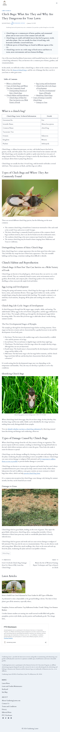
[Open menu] (56, 3)
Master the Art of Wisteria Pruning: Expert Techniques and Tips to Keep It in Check (45, 564)
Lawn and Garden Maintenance (12, 686)
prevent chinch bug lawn (32, 473)
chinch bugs (6, 553)
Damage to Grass (41, 102)
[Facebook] (3, 718)
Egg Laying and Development (46, 84)
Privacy (4, 709)
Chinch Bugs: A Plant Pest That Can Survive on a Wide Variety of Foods (18, 100)
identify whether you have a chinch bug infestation (24, 429)
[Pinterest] (11, 718)
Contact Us (5, 704)
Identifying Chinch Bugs (44, 95)
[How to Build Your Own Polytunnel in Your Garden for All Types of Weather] (13, 586)
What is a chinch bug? (13, 84)
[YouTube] (8, 718)
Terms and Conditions (9, 706)
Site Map (5, 692)
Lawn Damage (6, 10)
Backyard (5, 689)
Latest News (6, 683)
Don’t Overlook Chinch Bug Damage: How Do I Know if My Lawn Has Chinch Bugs (14, 564)
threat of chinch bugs (20, 70)
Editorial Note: (6, 712)
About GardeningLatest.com (11, 701)
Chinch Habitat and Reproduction (17, 95)
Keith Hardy (7, 23)
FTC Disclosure (7, 715)
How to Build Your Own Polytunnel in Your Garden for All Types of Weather (27, 595)
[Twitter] (6, 718)
